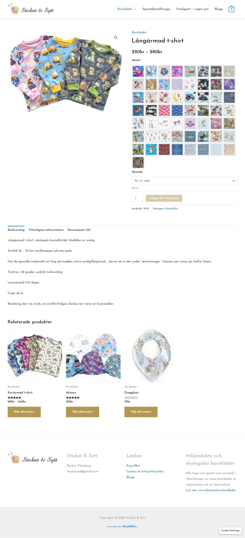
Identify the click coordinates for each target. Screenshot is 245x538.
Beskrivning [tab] (16, 230)
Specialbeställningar (156, 9)
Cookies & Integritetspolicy (145, 471)
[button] (116, 37)
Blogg (219, 9)
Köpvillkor (133, 465)
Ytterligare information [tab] (46, 230)
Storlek (137, 172)
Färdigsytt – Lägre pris (192, 9)
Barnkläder (139, 32)
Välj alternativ (24, 411)
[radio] (138, 71)
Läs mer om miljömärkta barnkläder (211, 490)
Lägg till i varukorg (164, 198)
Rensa (135, 188)
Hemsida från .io (122, 527)
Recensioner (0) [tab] (79, 230)
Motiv (136, 60)
